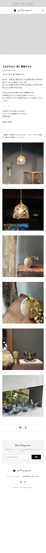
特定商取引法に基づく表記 (31, 476)
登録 (36, 457)
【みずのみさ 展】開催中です (17, 66)
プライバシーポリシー (13, 476)
